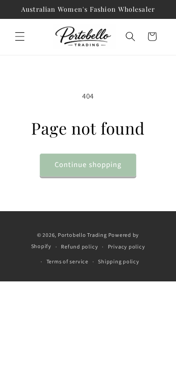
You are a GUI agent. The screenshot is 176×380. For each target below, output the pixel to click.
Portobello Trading (82, 235)
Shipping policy (118, 262)
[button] (20, 36)
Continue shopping (88, 164)
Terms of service (67, 262)
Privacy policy (126, 247)
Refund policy (79, 247)
